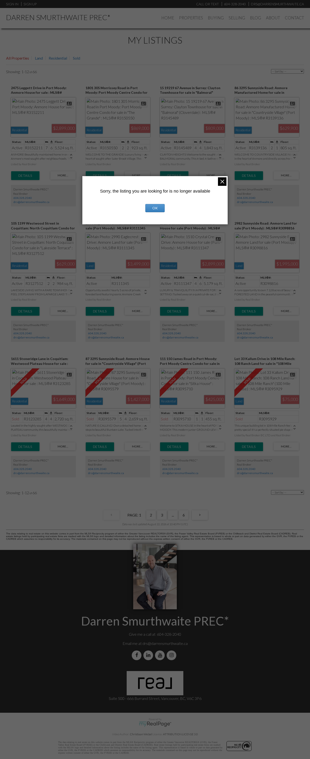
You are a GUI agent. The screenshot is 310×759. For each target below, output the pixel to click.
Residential (58, 58)
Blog (255, 17)
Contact (294, 17)
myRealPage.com (155, 724)
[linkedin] (149, 655)
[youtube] (161, 655)
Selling (237, 17)
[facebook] (137, 655)
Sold (76, 58)
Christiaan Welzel (141, 734)
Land (39, 58)
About (273, 17)
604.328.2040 (22, 198)
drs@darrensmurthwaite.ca (31, 202)
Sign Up (30, 4)
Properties (191, 17)
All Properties (17, 58)
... (173, 515)
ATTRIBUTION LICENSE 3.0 (180, 734)
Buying (216, 17)
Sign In (12, 4)
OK (155, 208)
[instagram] (172, 655)
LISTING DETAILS (25, 175)
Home (167, 17)
